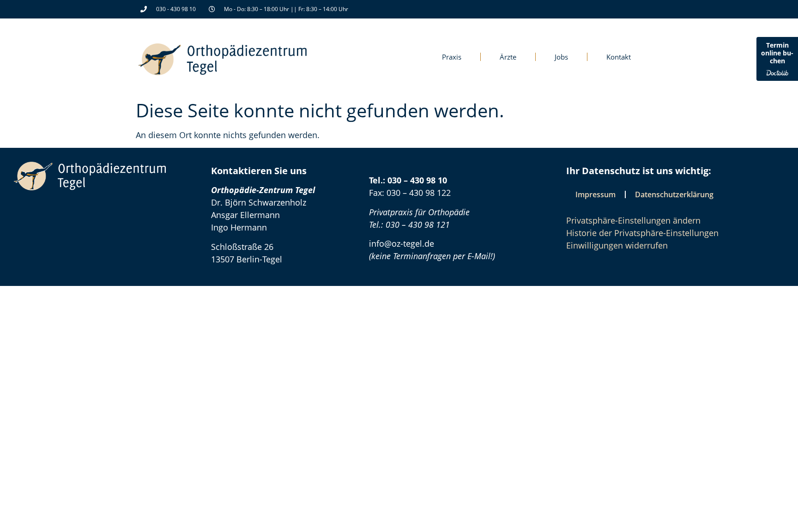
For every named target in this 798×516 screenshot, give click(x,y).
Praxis (451, 56)
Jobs (561, 56)
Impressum (595, 194)
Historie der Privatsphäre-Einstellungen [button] (642, 232)
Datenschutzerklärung (674, 194)
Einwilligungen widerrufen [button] (617, 245)
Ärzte (508, 56)
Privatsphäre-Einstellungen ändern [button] (633, 220)
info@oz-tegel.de (401, 243)
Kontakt (618, 56)
